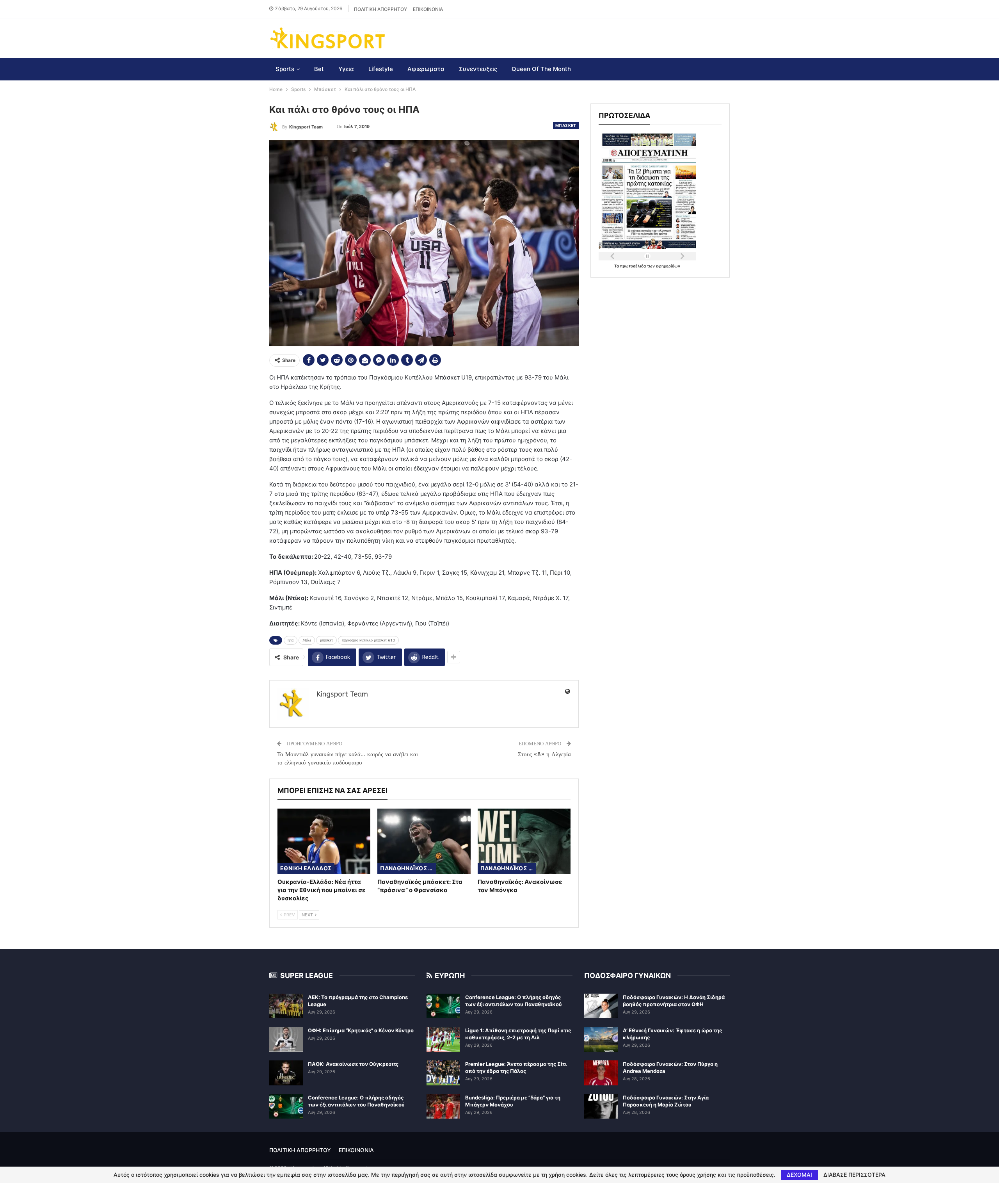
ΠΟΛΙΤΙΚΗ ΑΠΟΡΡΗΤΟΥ (380, 9)
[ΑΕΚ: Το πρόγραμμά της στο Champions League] (286, 1006)
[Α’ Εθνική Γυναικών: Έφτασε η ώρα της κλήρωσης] (601, 1039)
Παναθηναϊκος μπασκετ (408, 868)
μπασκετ (326, 640)
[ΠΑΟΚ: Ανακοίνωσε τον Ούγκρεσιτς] (286, 1072)
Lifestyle (380, 69)
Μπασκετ (565, 125)
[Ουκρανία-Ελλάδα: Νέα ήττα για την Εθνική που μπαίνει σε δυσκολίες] (323, 841)
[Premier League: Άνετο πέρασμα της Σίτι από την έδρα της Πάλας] (443, 1072)
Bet (319, 69)
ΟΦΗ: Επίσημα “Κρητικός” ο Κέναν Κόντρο (361, 1030)
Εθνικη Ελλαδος (306, 868)
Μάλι (306, 640)
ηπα (290, 640)
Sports (285, 69)
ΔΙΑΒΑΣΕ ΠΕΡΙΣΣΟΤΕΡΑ (854, 1175)
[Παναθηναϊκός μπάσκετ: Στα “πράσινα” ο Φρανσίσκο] (423, 841)
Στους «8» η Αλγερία (544, 754)
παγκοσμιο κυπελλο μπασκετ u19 (368, 640)
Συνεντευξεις (478, 69)
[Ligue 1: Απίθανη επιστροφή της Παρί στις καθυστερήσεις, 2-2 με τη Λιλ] (443, 1039)
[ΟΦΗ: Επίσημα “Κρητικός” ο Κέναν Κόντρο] (286, 1039)
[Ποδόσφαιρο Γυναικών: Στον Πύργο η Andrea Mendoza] (601, 1072)
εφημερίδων (668, 266)
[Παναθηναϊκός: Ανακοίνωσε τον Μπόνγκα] (524, 841)
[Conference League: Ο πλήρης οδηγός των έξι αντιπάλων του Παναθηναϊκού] (286, 1106)
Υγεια (346, 69)
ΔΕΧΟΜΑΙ (799, 1174)
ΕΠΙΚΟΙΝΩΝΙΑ (428, 9)
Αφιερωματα (425, 69)
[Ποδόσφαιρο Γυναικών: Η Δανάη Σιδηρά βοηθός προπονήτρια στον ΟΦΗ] (601, 1006)
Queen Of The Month (541, 69)
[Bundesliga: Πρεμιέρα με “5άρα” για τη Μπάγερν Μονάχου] (443, 1106)
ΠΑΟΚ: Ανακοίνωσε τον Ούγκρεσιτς (353, 1064)
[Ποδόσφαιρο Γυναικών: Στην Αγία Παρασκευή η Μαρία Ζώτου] (601, 1106)
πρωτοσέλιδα (633, 266)
